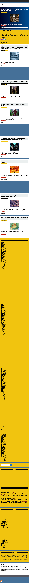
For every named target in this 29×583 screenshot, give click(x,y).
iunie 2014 (2, 390)
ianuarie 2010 (2, 444)
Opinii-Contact (3, 530)
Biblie (15, 554)
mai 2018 (2, 342)
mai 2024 (2, 269)
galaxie (12, 556)
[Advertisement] (14, 73)
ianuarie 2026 (2, 249)
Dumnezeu (11, 555)
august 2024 (2, 266)
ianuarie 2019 (2, 334)
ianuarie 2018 (2, 346)
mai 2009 (2, 452)
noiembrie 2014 (3, 385)
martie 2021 (2, 308)
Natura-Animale (4, 99)
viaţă (22, 559)
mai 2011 (2, 428)
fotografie (5, 556)
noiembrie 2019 (3, 324)
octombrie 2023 (3, 276)
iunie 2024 (2, 268)
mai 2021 (2, 306)
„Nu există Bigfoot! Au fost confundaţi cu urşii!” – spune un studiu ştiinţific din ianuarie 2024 (14, 82)
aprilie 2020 (2, 319)
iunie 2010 (2, 439)
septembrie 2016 (3, 363)
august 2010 (2, 437)
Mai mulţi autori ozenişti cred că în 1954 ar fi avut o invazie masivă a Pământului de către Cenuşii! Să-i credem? (13, 139)
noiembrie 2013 (3, 397)
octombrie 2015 (3, 374)
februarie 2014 (3, 394)
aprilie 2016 (2, 368)
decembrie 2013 (3, 396)
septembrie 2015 (3, 375)
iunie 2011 (2, 427)
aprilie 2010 (2, 441)
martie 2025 (2, 259)
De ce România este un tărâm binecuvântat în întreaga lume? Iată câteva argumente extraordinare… (14, 218)
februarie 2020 (3, 321)
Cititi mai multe (3, 25)
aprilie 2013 (2, 404)
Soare (25, 558)
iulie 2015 (2, 377)
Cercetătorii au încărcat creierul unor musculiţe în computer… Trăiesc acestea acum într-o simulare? (13, 493)
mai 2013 (2, 403)
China (25, 554)
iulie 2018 (2, 340)
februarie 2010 (3, 443)
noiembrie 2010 (3, 434)
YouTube (3, 560)
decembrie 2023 (3, 274)
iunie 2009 (2, 451)
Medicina (3, 27)
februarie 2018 (3, 345)
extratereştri (23, 555)
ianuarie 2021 (2, 310)
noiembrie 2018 (3, 336)
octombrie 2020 (3, 313)
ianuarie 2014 (2, 395)
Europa (18, 555)
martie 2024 (2, 271)
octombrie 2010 (3, 435)
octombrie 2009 (3, 447)
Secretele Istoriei (3, 543)
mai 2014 (2, 391)
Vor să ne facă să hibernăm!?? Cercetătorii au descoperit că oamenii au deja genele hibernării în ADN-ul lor (14, 10)
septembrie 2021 (3, 302)
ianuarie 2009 (2, 456)
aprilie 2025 (2, 258)
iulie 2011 (2, 426)
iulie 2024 (2, 267)
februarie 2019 (3, 333)
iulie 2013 (2, 401)
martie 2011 (2, 430)
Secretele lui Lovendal (4, 1)
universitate (18, 559)
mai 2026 (2, 245)
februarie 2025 (3, 260)
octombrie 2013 (3, 398)
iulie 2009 (2, 450)
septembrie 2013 (3, 399)
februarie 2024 (3, 272)
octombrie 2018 (3, 337)
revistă (3, 558)
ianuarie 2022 (2, 298)
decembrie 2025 (3, 250)
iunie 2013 (2, 402)
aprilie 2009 (2, 453)
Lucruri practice (3, 525)
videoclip (26, 559)
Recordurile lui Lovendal (4, 540)
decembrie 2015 (3, 372)
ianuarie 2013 (2, 407)
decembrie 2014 (3, 384)
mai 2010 (2, 440)
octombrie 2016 (3, 362)
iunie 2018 (2, 341)
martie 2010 (2, 442)
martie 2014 (2, 393)
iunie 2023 (2, 280)
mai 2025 (2, 257)
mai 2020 (2, 318)
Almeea (2, 512)
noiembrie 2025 (3, 251)
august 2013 (2, 400)
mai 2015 (2, 379)
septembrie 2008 (3, 460)
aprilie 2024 (2, 270)
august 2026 (2, 242)
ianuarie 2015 (2, 383)
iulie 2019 (2, 328)
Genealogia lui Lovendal (4, 521)
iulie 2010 (2, 438)
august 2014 (2, 388)
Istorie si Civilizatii (4, 213)
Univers (13, 559)
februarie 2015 (3, 382)
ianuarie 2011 (2, 432)
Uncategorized (3, 548)
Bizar (2, 122)
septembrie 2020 (3, 314)
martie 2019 (2, 332)
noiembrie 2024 (3, 263)
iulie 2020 (2, 316)
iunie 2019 (2, 329)
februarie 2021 (3, 309)
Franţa (9, 556)
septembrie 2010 (3, 436)
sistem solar (21, 558)
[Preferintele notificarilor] (1, 581)
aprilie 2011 (2, 429)
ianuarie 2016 (2, 371)
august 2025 (2, 254)
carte (21, 554)
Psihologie (2, 539)
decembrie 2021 (3, 299)
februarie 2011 (3, 431)
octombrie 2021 (3, 301)
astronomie (10, 554)
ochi (25, 557)
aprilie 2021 (2, 307)
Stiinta (2, 546)
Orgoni (2, 531)
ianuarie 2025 (2, 261)
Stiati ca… (2, 545)
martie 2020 (2, 320)
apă (6, 554)
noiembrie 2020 (3, 312)
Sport (1, 544)
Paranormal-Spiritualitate (5, 156)
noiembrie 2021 (3, 300)
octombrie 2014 (3, 386)
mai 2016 (2, 367)
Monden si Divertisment (4, 527)
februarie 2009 (3, 455)
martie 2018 (2, 344)
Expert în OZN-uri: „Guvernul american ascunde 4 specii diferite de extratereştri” (11, 501)
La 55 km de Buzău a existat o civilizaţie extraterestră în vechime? (12, 161)
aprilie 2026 (2, 246)
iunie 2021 (2, 305)
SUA (9, 559)
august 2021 (2, 303)
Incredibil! (2, 523)
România (7, 558)
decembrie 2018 (3, 335)
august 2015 (2, 376)
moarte (8, 557)
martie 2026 (2, 247)
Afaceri (2, 511)
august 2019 (2, 327)
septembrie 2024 (3, 265)
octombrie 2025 (3, 252)
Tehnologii (2, 547)
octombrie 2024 (3, 264)
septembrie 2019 (3, 326)
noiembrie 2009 (3, 446)
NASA (11, 557)
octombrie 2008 (3, 459)
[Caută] (11, 465)
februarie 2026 (3, 248)
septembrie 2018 (3, 338)
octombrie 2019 (3, 325)
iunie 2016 (2, 366)
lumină (23, 556)
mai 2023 (2, 281)
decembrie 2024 (3, 262)
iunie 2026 (2, 244)
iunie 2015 (2, 378)
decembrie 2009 (3, 445)
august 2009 (2, 449)
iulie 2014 (2, 389)
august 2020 (2, 315)
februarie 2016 (3, 370)
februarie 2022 (3, 297)
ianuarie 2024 (3, 273)
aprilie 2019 (2, 331)
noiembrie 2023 (3, 275)
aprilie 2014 (2, 392)
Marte (4, 557)
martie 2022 (2, 296)
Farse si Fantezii (3, 519)
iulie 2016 (2, 365)
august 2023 (2, 278)
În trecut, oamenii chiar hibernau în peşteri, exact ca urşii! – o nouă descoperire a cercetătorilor (13, 195)
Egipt (15, 555)
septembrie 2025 (3, 253)
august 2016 (2, 364)
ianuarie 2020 (2, 322)
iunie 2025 (2, 256)
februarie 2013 (3, 406)
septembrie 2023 (3, 277)
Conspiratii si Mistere (5, 555)
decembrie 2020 (3, 311)
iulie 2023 (2, 279)
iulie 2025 (2, 255)
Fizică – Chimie (3, 520)
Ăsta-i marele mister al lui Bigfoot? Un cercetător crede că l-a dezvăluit (13, 104)
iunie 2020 (2, 317)
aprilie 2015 (2, 380)
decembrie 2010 (3, 433)
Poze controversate (3, 538)
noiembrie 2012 (3, 409)
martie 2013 (2, 405)
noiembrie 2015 (3, 373)
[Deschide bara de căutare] (24, 1)
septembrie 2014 (3, 387)
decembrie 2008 (3, 457)
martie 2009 (2, 454)
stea (2, 559)
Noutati (2, 529)
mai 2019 (2, 330)
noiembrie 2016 (3, 361)
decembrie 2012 (3, 408)
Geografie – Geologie (3, 522)
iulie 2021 (2, 304)
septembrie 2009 (3, 448)
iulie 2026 (2, 243)
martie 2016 (2, 369)
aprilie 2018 (2, 343)
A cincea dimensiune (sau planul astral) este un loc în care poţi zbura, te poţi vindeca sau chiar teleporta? (14, 499)
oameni (22, 557)
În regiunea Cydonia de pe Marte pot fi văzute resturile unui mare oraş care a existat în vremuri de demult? (14, 502)
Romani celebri (3, 541)
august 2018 (2, 339)
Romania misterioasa (4, 65)
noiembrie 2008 (3, 458)
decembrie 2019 (3, 323)
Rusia (10, 558)
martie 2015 (2, 381)
